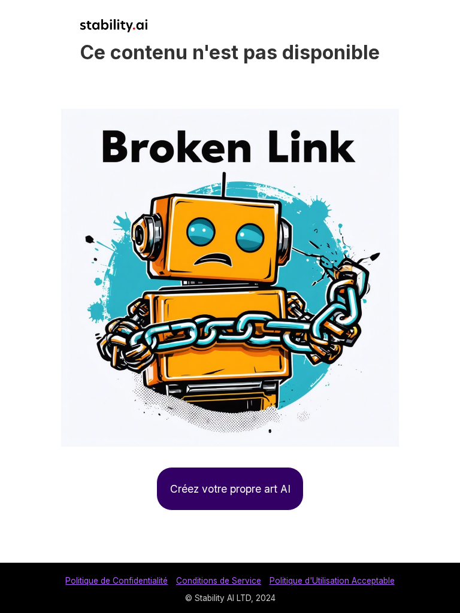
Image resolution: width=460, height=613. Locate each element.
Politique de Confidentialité (116, 580)
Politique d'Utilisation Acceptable (332, 580)
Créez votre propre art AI (230, 488)
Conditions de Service (218, 580)
